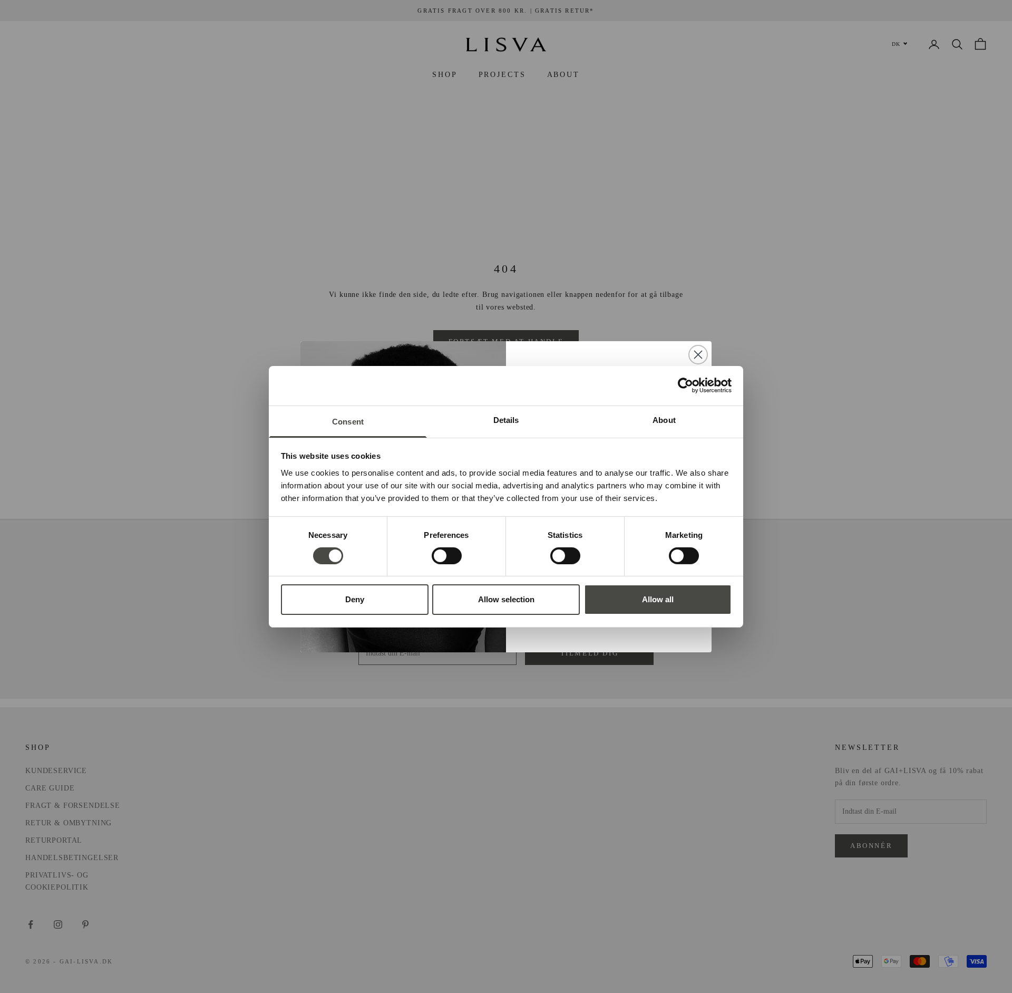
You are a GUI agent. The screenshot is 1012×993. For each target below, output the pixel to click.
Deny (354, 599)
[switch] (447, 555)
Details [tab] (506, 419)
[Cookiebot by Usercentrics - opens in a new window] (685, 385)
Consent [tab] (348, 421)
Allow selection (506, 599)
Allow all (658, 599)
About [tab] (664, 419)
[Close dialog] (698, 354)
